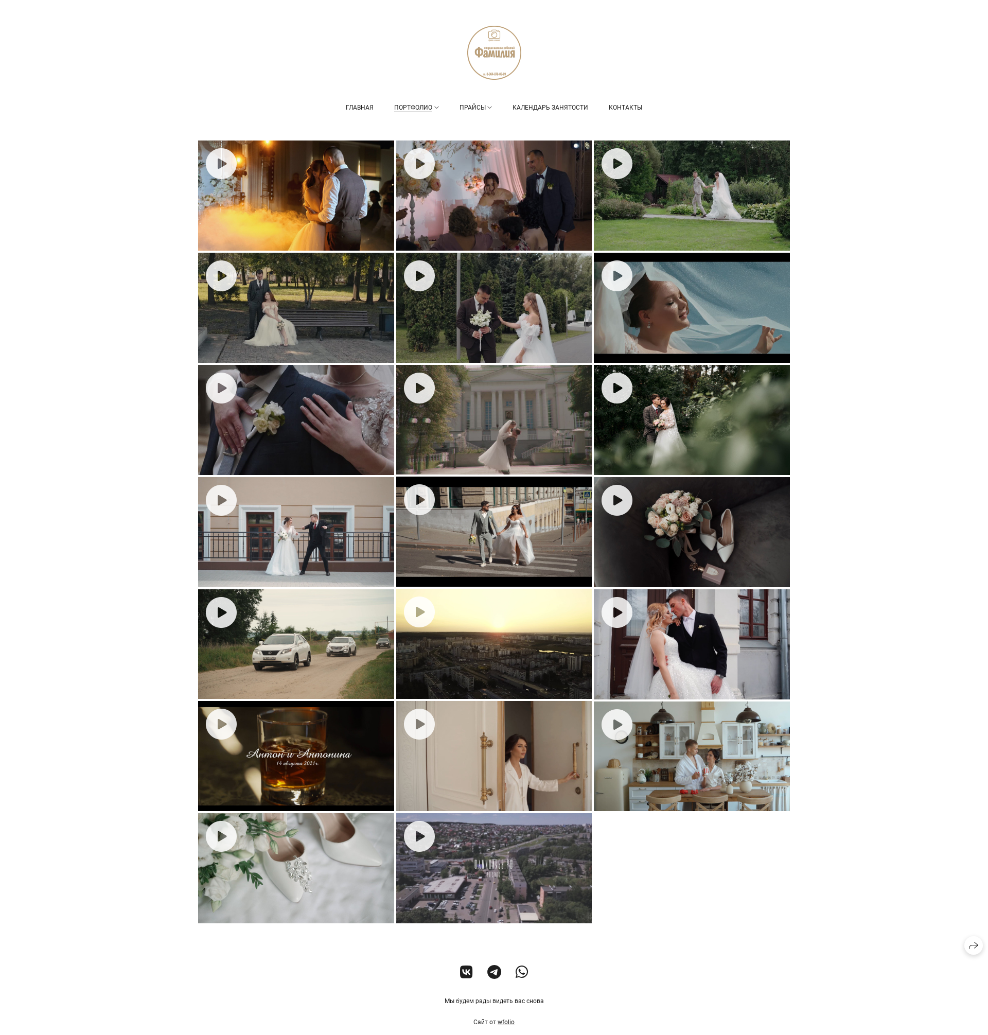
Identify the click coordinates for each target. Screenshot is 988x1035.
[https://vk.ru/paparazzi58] (466, 972)
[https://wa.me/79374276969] (522, 972)
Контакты (625, 107)
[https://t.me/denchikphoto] (494, 972)
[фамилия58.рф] (494, 53)
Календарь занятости (550, 107)
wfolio (506, 1022)
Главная (360, 107)
